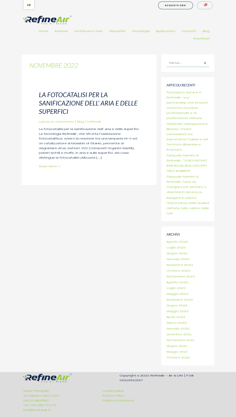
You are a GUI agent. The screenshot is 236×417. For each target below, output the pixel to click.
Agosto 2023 (177, 282)
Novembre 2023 (179, 265)
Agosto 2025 (177, 242)
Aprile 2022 (175, 317)
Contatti (189, 31)
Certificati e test (88, 31)
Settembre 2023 (180, 276)
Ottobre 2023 (178, 271)
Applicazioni (165, 31)
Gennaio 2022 (178, 328)
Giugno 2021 (176, 346)
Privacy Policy (113, 395)
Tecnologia (141, 31)
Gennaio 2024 (178, 259)
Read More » (49, 166)
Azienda (61, 31)
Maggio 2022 (177, 311)
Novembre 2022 (179, 299)
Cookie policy (113, 391)
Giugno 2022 (177, 305)
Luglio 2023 (176, 288)
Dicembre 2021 (179, 334)
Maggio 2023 (177, 294)
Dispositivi (117, 31)
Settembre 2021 (180, 340)
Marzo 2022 (176, 323)
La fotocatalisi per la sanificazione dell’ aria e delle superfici (88, 103)
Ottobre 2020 (178, 357)
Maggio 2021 (177, 352)
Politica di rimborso (118, 400)
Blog (206, 31)
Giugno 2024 (177, 253)
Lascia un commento (56, 121)
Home (43, 31)
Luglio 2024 (176, 247)
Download (201, 38)
